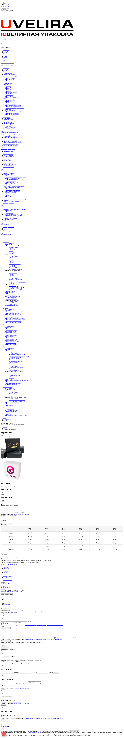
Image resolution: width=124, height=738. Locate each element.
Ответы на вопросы (5, 587)
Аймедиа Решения (13, 612)
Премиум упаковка (8, 174)
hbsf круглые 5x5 (10, 127)
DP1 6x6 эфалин (10, 79)
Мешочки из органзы (8, 152)
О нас (4, 418)
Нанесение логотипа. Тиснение (14, 215)
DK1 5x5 (8, 86)
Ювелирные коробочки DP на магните (14, 76)
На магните (9, 210)
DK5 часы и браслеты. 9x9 (12, 97)
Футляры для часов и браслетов (11, 138)
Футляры (5, 51)
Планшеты (9, 196)
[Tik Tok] (3, 600)
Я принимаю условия (15, 514)
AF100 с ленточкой (8, 122)
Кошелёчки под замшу (8, 167)
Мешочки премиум (8, 163)
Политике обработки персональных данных (35, 625)
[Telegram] (3, 1)
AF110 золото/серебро (8, 123)
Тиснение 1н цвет (6, 435)
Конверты (8, 109)
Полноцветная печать (7, 458)
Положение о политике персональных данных (12, 591)
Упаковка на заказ (7, 59)
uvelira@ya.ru (4, 9)
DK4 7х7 (8, 88)
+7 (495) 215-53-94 (5, 6)
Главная (5, 427)
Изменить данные (5, 648)
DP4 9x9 (8, 80)
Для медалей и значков (9, 197)
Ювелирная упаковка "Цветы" (10, 144)
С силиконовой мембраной (13, 178)
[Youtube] (3, 602)
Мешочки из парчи (8, 154)
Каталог (5, 428)
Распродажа (6, 57)
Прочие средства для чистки (13, 190)
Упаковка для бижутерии (9, 124)
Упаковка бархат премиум (9, 136)
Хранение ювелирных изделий (11, 201)
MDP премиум (7, 118)
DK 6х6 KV (9, 93)
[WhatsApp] (6, 4)
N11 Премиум (6, 117)
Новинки (5, 567)
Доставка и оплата (7, 419)
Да (3, 494)
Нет (3, 492)
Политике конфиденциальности (55, 625)
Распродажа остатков (8, 173)
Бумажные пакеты (7, 200)
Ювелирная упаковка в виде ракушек (12, 142)
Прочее (5, 60)
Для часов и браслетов (11, 194)
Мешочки (5, 52)
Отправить (3, 520)
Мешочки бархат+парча (9, 161)
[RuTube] (3, 603)
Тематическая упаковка (9, 74)
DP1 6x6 (10, 78)
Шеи (7, 195)
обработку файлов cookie (35, 732)
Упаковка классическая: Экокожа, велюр (16, 177)
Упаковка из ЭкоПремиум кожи (14, 175)
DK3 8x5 (8, 89)
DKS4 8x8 (8, 102)
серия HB (8, 126)
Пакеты (5, 56)
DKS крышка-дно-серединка (10, 99)
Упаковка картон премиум (12, 182)
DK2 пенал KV (10, 96)
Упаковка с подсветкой (12, 179)
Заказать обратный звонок (7, 594)
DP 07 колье (9, 83)
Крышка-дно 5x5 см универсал (13, 105)
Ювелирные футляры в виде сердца (12, 141)
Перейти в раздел (13, 247)
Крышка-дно (9, 213)
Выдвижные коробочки (9, 110)
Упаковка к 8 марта (8, 119)
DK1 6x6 (8, 87)
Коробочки (6, 50)
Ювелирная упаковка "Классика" (11, 134)
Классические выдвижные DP (13, 111)
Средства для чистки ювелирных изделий (13, 186)
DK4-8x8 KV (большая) (12, 92)
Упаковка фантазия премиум (10, 140)
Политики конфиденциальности (21, 514)
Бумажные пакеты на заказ (10, 218)
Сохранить (56, 672)
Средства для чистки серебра (13, 187)
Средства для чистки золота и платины (15, 188)
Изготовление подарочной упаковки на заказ (14, 209)
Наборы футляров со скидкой (10, 137)
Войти (2, 626)
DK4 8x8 (8, 91)
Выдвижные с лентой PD (12, 113)
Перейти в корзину (5, 726)
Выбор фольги (7, 220)
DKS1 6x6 (8, 101)
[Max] (5, 3)
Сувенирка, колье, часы (9, 128)
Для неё (5, 228)
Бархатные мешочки (8, 151)
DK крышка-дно (7, 84)
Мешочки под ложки (8, 158)
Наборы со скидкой (8, 115)
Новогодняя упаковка (8, 227)
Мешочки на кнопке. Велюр (10, 164)
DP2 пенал (9, 82)
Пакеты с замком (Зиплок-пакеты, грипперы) (14, 199)
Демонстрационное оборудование (11, 191)
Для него (5, 229)
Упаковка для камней (8, 203)
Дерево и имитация (11, 181)
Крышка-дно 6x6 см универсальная (15, 108)
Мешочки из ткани (8, 155)
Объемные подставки (11, 192)
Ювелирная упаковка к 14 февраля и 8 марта (14, 230)
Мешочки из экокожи (8, 156)
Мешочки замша (7, 160)
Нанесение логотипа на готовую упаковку (13, 214)
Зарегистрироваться (5, 627)
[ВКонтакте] (6, 604)
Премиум (5, 53)
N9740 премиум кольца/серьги (10, 121)
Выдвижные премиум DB (12, 114)
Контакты (5, 420)
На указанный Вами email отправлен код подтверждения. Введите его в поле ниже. (21, 642)
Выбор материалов (8, 219)
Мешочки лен (6, 159)
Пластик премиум (10, 183)
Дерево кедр (9, 184)
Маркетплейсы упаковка (9, 104)
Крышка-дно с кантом (11, 211)
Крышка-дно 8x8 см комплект (13, 106)
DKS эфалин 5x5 (10, 100)
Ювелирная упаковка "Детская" (11, 145)
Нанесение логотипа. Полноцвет (14, 217)
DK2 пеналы (9, 95)
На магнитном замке (8, 165)
